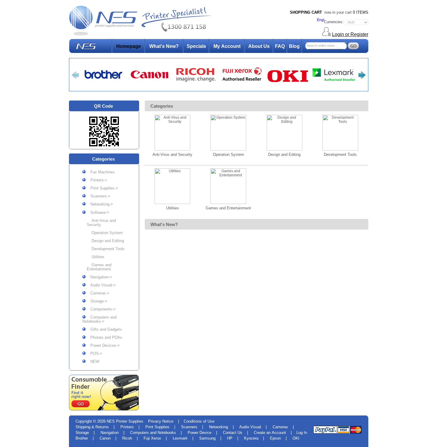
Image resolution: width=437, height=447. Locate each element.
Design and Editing (105, 241)
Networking (218, 427)
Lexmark (180, 438)
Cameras (280, 427)
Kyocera (251, 438)
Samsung (207, 438)
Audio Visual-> (101, 285)
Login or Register (350, 34)
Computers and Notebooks (153, 432)
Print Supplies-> (102, 188)
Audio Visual (250, 427)
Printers (127, 427)
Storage (82, 432)
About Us (259, 46)
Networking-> (99, 204)
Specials (196, 46)
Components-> (101, 309)
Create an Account (270, 432)
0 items (360, 12)
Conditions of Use (199, 421)
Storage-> (96, 301)
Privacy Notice (160, 421)
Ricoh (127, 438)
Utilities (95, 257)
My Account (226, 46)
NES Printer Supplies (125, 421)
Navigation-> (99, 277)
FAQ (280, 46)
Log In (301, 432)
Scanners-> (98, 196)
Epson (275, 438)
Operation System (105, 233)
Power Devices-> (103, 346)
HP (229, 438)
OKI (296, 438)
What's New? (164, 46)
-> (97, 212)
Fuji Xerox (152, 438)
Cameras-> (97, 293)
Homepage (128, 46)
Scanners (189, 427)
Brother (82, 438)
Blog (294, 46)
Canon (105, 438)
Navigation (109, 432)
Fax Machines (100, 172)
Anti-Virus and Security (101, 223)
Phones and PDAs (104, 337)
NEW (92, 362)
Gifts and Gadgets (104, 329)
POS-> (94, 354)
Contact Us (232, 432)
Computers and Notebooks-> (99, 319)
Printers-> (96, 180)
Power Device (199, 432)
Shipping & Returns (92, 427)
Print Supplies (157, 427)
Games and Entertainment (99, 267)
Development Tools (106, 249)
